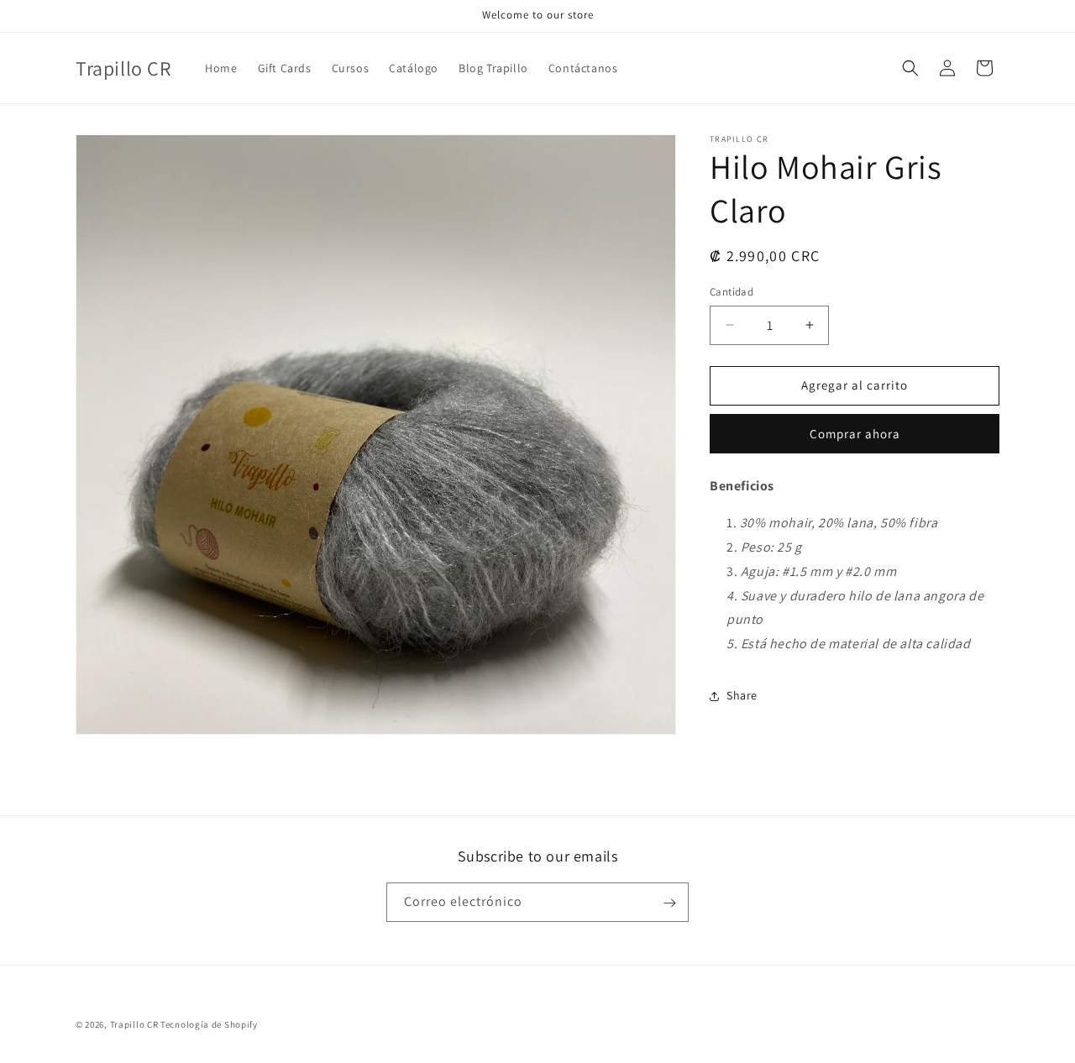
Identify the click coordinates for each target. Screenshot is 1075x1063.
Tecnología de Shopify (209, 1024)
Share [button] (742, 695)
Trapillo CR (134, 1024)
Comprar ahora (855, 434)
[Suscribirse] (669, 903)
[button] (910, 68)
